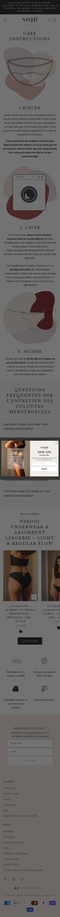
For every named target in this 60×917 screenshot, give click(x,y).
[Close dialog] (56, 442)
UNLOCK (44, 469)
